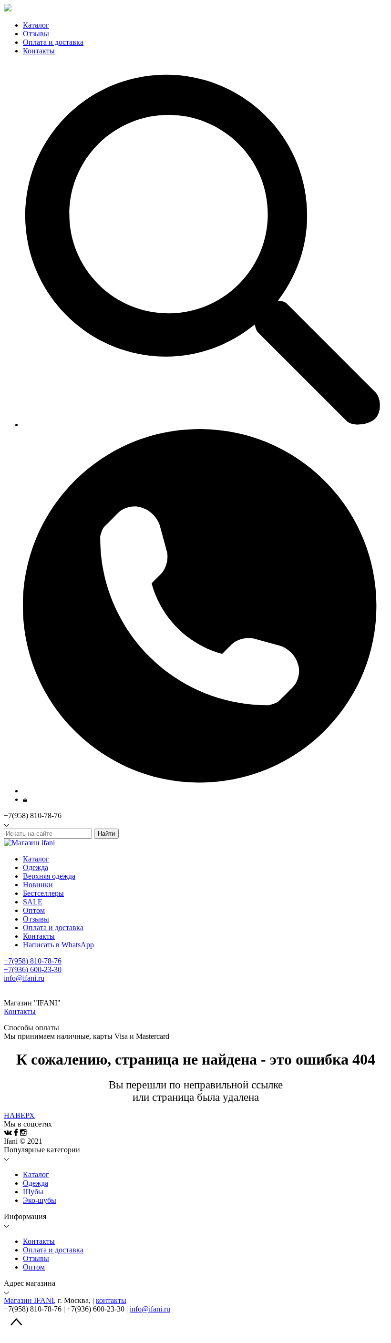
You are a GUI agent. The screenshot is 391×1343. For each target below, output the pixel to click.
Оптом (34, 910)
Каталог (36, 25)
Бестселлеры (43, 893)
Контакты (39, 936)
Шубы (33, 1192)
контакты (111, 1300)
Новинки (38, 885)
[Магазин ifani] (29, 843)
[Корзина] (25, 799)
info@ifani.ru (24, 978)
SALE (32, 902)
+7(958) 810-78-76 (33, 961)
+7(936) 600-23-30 (33, 969)
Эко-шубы (39, 1200)
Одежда (35, 867)
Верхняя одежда (49, 876)
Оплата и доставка (53, 927)
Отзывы (36, 919)
